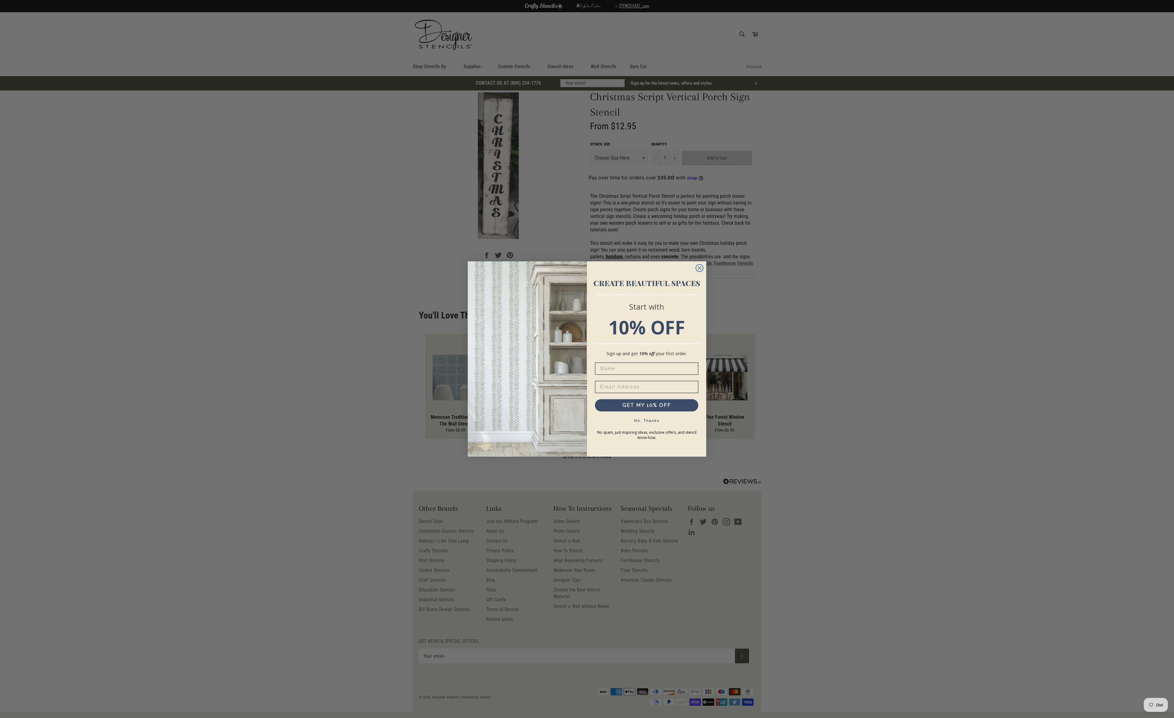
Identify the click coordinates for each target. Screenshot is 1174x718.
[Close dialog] (699, 268)
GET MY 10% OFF (646, 405)
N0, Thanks (646, 420)
